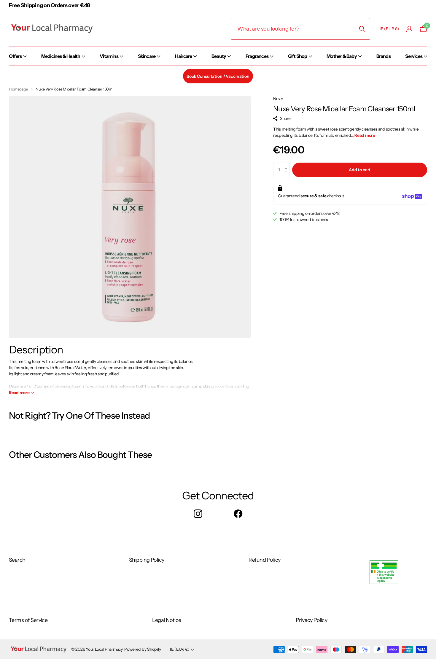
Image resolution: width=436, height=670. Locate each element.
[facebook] (238, 514)
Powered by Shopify (142, 649)
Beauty (218, 56)
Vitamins (109, 56)
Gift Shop (297, 56)
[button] (287, 165)
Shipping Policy (146, 560)
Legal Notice (166, 620)
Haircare (183, 56)
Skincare (147, 56)
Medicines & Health (60, 56)
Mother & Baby (342, 56)
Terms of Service (28, 620)
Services (413, 56)
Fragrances (257, 56)
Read (19, 392)
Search (17, 560)
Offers (15, 56)
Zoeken (362, 29)
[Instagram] (198, 514)
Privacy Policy (311, 620)
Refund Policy (265, 560)
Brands (383, 56)
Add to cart (359, 170)
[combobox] (300, 29)
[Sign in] (409, 29)
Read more (364, 135)
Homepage (18, 89)
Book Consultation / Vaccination (218, 76)
